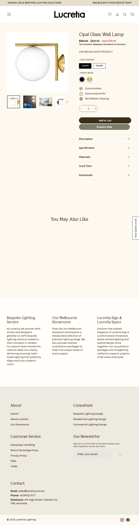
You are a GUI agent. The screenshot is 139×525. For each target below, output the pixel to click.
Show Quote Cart (135, 228)
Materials (84, 156)
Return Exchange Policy (24, 450)
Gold (90, 79)
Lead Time (85, 165)
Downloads (86, 175)
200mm (85, 65)
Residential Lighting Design (89, 419)
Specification (86, 147)
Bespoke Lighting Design (88, 414)
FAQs (13, 461)
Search (14, 414)
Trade (14, 466)
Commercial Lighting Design (90, 425)
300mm (99, 65)
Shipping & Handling (23, 445)
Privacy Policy (19, 456)
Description (86, 138)
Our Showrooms (20, 425)
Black (82, 79)
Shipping (97, 44)
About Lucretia (19, 419)
